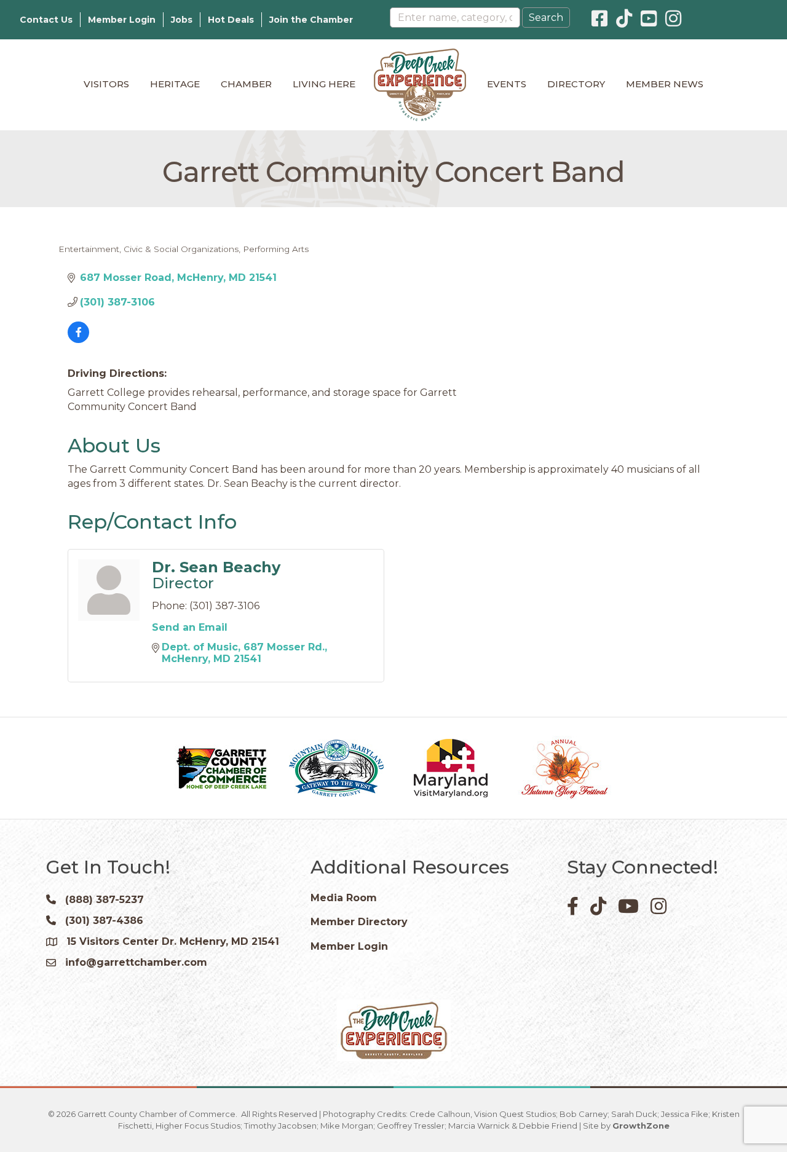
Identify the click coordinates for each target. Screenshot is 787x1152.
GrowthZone (641, 1125)
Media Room (343, 898)
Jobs (181, 19)
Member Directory (359, 922)
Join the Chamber (311, 19)
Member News (664, 84)
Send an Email (189, 627)
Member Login (122, 19)
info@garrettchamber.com (136, 962)
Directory (576, 84)
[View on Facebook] (78, 339)
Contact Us (46, 19)
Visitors (106, 84)
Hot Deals (231, 19)
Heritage (175, 84)
